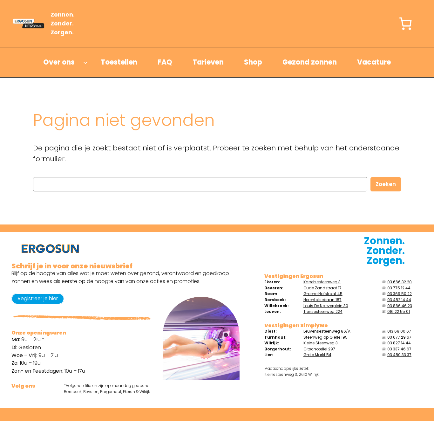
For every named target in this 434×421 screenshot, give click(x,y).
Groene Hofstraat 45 (322, 293)
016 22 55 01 (398, 311)
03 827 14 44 (399, 343)
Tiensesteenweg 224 (322, 311)
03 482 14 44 (399, 299)
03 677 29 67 (399, 337)
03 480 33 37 (399, 354)
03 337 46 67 (399, 349)
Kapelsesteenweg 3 (322, 282)
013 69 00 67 (399, 331)
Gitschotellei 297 (319, 349)
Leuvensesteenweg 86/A (326, 331)
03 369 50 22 (399, 293)
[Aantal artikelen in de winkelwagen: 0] (405, 23)
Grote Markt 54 (317, 354)
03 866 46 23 (399, 305)
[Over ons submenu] (85, 62)
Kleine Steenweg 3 (320, 343)
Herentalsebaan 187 (322, 299)
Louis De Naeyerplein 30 (325, 305)
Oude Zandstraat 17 (322, 288)
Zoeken (386, 184)
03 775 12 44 (398, 288)
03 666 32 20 (399, 282)
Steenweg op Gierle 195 (325, 337)
